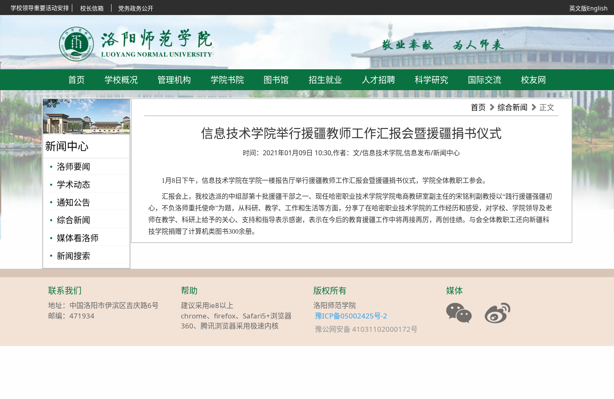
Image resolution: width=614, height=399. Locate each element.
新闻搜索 (73, 256)
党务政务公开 (135, 8)
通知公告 (73, 202)
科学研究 (431, 80)
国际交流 (484, 80)
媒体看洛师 (78, 238)
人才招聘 (378, 80)
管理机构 (174, 80)
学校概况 (121, 80)
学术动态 (73, 184)
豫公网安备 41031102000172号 (370, 329)
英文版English (588, 8)
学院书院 (227, 80)
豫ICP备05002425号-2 (351, 316)
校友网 (533, 80)
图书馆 (276, 80)
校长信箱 (92, 8)
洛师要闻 (73, 166)
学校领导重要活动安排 (39, 8)
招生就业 (325, 80)
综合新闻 (73, 220)
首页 (76, 80)
